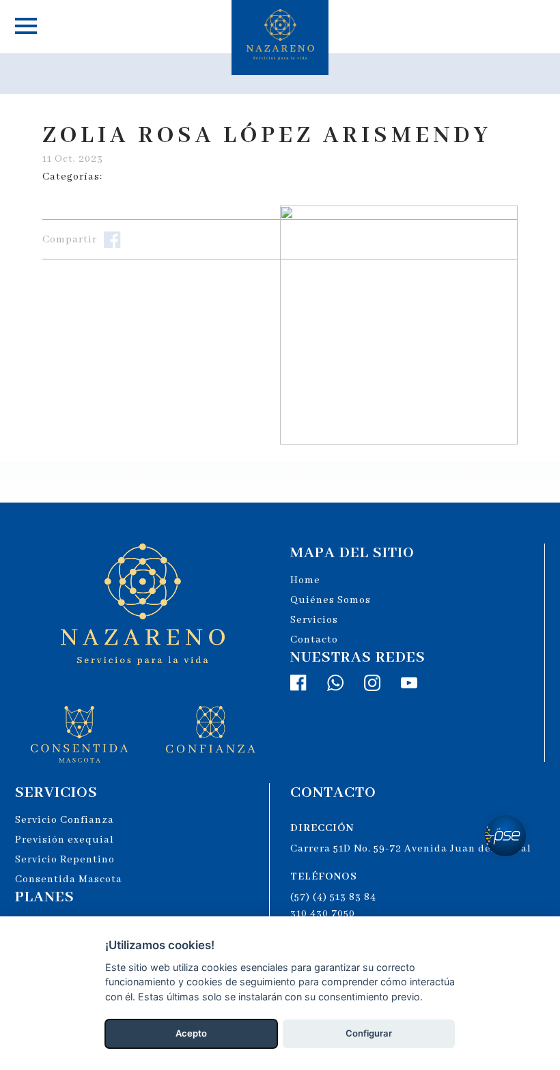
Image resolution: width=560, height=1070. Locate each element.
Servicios (314, 620)
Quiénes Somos (330, 600)
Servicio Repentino (65, 860)
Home (305, 580)
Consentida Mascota (68, 879)
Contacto (314, 640)
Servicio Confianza (64, 820)
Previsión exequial (64, 840)
